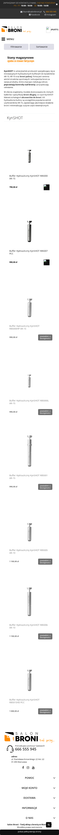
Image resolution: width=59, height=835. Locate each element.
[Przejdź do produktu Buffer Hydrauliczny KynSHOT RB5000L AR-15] (29, 376)
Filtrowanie (16, 46)
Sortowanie (42, 46)
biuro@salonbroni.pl (32, 11)
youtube (33, 768)
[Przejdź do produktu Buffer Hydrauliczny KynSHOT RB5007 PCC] (29, 226)
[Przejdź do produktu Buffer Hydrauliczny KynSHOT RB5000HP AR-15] (29, 301)
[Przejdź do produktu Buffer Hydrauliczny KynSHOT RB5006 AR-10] (29, 600)
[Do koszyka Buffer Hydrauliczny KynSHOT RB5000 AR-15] (47, 187)
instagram (28, 768)
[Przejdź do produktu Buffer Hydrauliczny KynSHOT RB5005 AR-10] (29, 525)
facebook (23, 768)
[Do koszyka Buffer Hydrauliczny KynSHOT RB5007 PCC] (47, 262)
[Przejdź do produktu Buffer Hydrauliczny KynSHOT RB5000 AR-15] (29, 151)
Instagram (51, 14)
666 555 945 (51, 11)
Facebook (35, 14)
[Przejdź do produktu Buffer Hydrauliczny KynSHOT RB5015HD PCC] (29, 675)
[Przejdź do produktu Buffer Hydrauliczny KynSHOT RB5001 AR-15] (29, 450)
